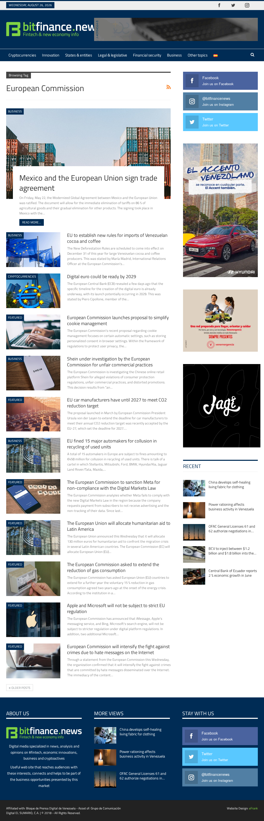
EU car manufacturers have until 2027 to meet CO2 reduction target (117, 402)
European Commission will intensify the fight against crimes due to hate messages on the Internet (118, 649)
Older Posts (20, 687)
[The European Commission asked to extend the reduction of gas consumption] (33, 578)
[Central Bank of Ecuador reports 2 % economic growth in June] (194, 576)
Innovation (50, 55)
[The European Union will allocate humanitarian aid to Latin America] (33, 537)
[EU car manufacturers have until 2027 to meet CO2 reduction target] (33, 414)
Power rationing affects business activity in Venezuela (231, 507)
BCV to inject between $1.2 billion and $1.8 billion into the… (232, 551)
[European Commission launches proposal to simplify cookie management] (33, 332)
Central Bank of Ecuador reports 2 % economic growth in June (233, 573)
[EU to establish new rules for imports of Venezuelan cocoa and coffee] (33, 249)
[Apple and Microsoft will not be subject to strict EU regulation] (33, 619)
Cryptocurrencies (22, 55)
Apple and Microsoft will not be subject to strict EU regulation (116, 608)
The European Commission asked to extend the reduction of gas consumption (113, 567)
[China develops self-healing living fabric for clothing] (194, 488)
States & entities (78, 55)
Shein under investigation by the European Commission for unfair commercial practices (110, 361)
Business (174, 55)
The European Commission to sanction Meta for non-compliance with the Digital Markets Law (113, 485)
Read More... (31, 222)
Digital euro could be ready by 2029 (101, 276)
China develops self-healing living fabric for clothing (229, 484)
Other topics (198, 55)
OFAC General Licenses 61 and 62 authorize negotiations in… (232, 529)
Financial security (147, 55)
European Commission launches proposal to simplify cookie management (118, 320)
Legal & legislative (112, 55)
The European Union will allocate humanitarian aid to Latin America (118, 526)
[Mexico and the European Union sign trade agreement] (88, 153)
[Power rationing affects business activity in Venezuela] (194, 510)
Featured (15, 317)
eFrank (253, 808)
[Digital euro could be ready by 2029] (33, 290)
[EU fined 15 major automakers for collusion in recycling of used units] (33, 455)
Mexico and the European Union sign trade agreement (88, 183)
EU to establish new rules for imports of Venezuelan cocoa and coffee (117, 238)
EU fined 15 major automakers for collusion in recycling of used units (112, 443)
